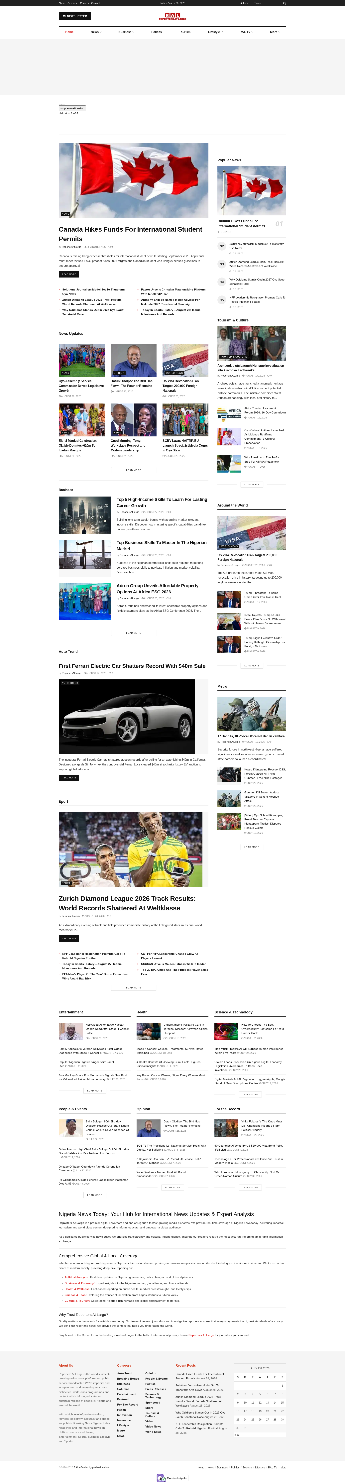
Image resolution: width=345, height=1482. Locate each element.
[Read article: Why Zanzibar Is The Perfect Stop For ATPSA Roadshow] (229, 464)
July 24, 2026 (247, 1053)
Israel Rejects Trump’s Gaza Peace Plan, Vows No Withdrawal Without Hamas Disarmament (265, 619)
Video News (153, 1426)
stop (72, 108)
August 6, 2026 (256, 651)
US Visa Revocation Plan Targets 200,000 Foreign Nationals (181, 385)
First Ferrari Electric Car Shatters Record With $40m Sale (132, 666)
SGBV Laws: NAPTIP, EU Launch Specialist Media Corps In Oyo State (185, 445)
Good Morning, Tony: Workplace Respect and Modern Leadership (128, 445)
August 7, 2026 (256, 466)
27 (267, 1419)
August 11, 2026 (254, 742)
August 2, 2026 (76, 1066)
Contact (95, 3)
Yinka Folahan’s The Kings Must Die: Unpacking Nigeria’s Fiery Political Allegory (261, 1125)
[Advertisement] (172, 67)
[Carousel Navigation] (172, 103)
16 (237, 1411)
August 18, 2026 (162, 1053)
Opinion (119, 373)
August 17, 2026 (96, 673)
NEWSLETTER (76, 16)
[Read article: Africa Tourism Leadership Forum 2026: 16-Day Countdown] (229, 414)
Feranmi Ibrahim (71, 916)
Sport (66, 883)
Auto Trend (70, 683)
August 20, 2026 (253, 1135)
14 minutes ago (96, 247)
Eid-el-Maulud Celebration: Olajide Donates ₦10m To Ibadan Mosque (78, 445)
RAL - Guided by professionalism (91, 1467)
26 (260, 1419)
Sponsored (152, 1402)
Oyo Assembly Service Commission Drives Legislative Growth (81, 385)
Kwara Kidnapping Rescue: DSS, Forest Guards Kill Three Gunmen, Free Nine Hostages (265, 773)
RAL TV (245, 32)
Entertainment (126, 1394)
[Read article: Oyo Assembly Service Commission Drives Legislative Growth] (82, 360)
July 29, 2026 (254, 783)
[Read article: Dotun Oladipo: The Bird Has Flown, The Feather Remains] (134, 360)
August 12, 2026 (256, 448)
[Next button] (63, 104)
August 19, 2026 (176, 1038)
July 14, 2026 (71, 1157)
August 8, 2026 (175, 1149)
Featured (123, 1399)
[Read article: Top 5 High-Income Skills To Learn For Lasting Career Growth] (85, 515)
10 (245, 1402)
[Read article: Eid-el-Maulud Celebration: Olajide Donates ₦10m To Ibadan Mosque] (82, 419)
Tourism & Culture (234, 357)
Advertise (72, 3)
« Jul (237, 1434)
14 (275, 1402)
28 (275, 1419)
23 (237, 1419)
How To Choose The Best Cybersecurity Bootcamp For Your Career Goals (262, 1029)
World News (174, 373)
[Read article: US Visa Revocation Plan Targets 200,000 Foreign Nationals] (185, 360)
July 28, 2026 (117, 1079)
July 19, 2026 (254, 833)
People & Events (156, 1378)
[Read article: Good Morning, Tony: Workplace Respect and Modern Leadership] (134, 419)
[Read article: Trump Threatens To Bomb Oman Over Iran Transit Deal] (229, 599)
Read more (70, 274)
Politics (156, 32)
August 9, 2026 (256, 628)
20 (267, 1411)
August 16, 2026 (256, 417)
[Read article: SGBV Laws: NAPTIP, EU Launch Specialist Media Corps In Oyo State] (185, 419)
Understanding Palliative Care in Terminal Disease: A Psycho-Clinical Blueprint (186, 1029)
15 (282, 1402)
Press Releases (155, 1389)
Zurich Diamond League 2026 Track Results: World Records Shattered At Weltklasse (198, 1401)
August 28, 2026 (94, 916)
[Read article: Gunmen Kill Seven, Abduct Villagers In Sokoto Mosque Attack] (229, 799)
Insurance (124, 1420)
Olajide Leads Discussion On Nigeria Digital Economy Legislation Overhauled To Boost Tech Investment (248, 1065)
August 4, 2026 (171, 1163)
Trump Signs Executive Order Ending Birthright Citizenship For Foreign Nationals (264, 642)
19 (260, 1411)
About (62, 3)
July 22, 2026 (96, 1139)
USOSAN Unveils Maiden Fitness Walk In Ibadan (173, 964)
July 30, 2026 (253, 1176)
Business (124, 32)
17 (245, 1411)
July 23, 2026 (239, 1070)
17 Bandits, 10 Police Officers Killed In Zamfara (251, 736)
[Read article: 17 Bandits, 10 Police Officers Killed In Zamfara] (251, 714)
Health (121, 1409)
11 (252, 1402)
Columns (123, 1389)
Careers (84, 3)
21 (275, 1411)
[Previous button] (60, 104)
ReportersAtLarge (71, 247)
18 (252, 1411)
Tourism (184, 32)
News (95, 32)
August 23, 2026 (175, 456)
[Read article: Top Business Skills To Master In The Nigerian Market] (85, 558)
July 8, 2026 (82, 1183)
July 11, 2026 (83, 1170)
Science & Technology (153, 1396)
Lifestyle (214, 32)
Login (246, 3)
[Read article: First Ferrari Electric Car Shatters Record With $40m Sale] (133, 716)
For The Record (127, 1404)
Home (69, 32)
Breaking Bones (128, 1378)
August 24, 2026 (123, 456)
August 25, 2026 (175, 396)
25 (252, 1419)
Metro (225, 727)
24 (245, 1419)
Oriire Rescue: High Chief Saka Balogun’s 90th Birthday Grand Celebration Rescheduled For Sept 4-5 (94, 1153)
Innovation (124, 1415)
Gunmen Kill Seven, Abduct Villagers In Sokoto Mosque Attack (261, 796)
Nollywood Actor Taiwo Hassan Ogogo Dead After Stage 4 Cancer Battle (107, 1029)
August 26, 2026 (71, 396)
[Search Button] (284, 3)
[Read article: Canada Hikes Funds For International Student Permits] (133, 180)
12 (260, 1402)
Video (149, 1421)
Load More (133, 470)
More (273, 32)
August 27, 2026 (154, 512)
